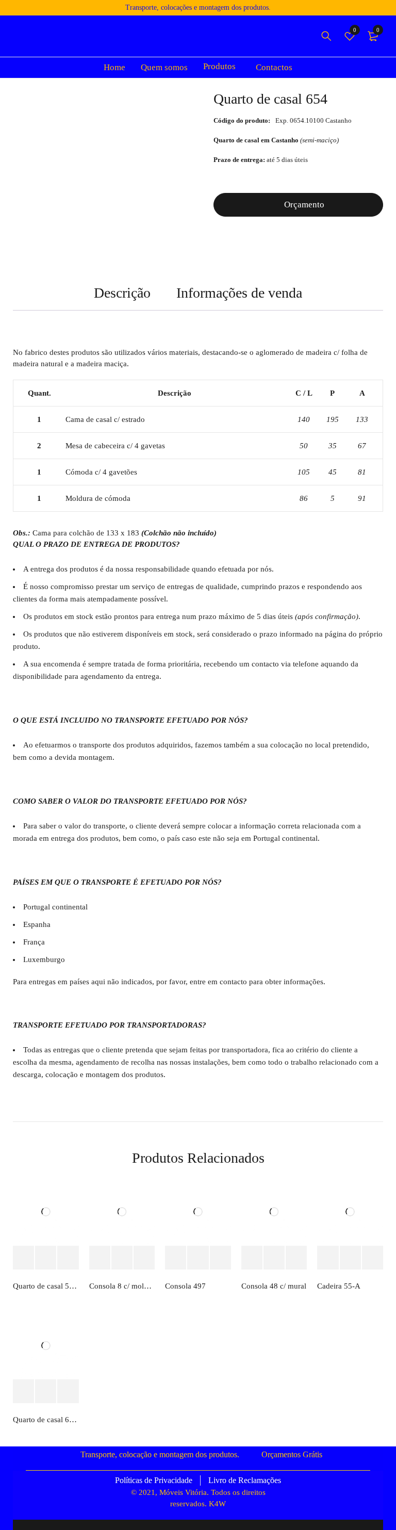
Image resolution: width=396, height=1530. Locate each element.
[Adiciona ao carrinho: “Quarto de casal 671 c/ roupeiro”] (23, 1391)
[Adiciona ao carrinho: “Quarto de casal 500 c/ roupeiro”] (23, 1258)
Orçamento (304, 204)
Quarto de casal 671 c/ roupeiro (46, 1419)
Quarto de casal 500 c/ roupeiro (46, 1286)
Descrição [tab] (122, 293)
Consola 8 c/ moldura (122, 1286)
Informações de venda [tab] (239, 293)
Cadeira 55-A (338, 1286)
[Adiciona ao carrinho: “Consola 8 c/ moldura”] (99, 1258)
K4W (217, 1504)
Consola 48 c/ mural (273, 1286)
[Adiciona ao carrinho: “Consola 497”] (175, 1258)
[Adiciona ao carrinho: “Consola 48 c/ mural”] (251, 1258)
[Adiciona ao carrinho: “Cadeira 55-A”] (327, 1258)
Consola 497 (185, 1286)
